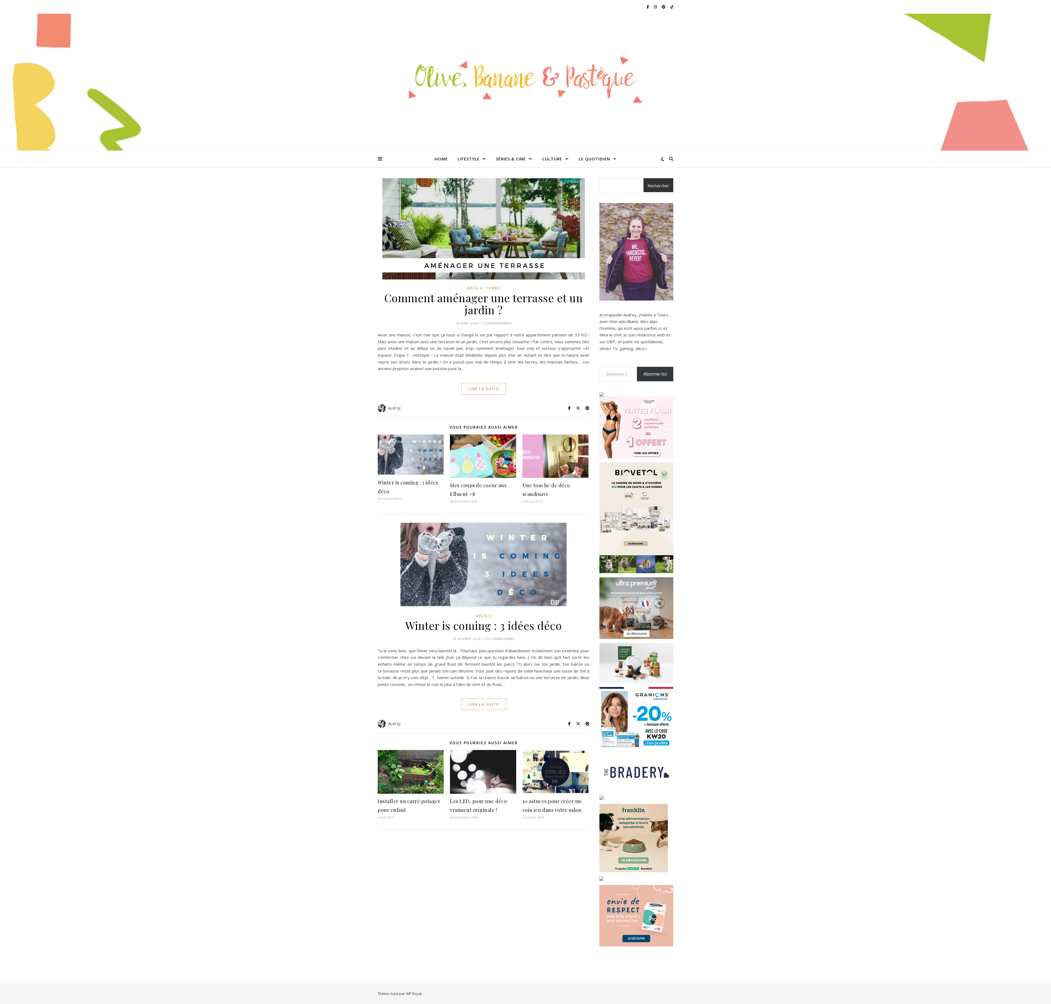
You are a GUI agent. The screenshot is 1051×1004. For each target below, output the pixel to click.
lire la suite (483, 388)
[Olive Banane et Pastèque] (525, 78)
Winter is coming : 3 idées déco (483, 625)
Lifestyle (469, 158)
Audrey (394, 408)
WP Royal (413, 993)
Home (441, 158)
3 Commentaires (496, 322)
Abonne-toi (655, 374)
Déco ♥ (475, 288)
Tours (493, 288)
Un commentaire (499, 638)
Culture (552, 158)
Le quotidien (594, 158)
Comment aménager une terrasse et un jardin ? (483, 303)
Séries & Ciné (511, 158)
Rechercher (658, 185)
